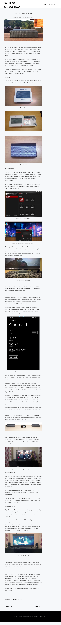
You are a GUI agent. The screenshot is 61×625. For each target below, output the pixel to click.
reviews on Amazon (27, 65)
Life (11, 599)
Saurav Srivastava (30, 17)
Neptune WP (42, 616)
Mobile (15, 599)
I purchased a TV (15, 47)
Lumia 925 (9, 606)
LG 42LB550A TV (18, 439)
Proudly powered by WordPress (20, 616)
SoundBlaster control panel (20, 176)
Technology (20, 599)
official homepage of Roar (16, 71)
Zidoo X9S (38, 606)
